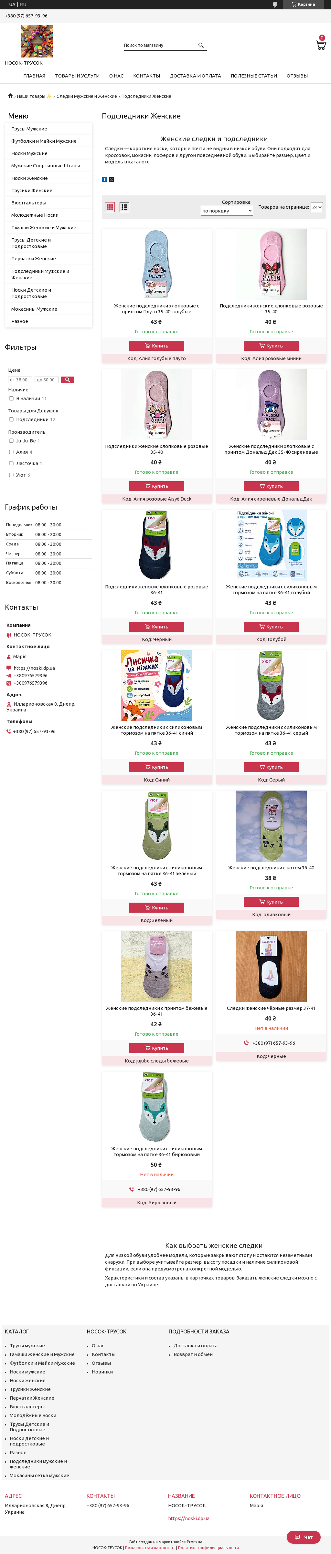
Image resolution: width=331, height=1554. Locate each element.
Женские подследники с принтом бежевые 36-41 (157, 1011)
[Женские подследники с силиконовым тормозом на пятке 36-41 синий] (157, 685)
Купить (160, 345)
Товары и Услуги (77, 75)
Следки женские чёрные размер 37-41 (271, 1008)
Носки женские (28, 1380)
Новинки (102, 1371)
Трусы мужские (27, 1345)
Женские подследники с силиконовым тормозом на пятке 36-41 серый (271, 730)
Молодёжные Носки (35, 215)
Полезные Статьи (254, 75)
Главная (34, 75)
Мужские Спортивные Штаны (45, 165)
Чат (308, 1537)
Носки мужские (27, 1371)
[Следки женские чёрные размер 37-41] (271, 966)
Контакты (146, 75)
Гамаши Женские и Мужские (43, 227)
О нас (116, 75)
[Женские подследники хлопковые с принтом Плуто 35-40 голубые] (157, 264)
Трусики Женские (31, 190)
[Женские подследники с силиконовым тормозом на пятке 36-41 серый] (271, 685)
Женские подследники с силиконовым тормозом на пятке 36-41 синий (156, 730)
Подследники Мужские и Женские (40, 274)
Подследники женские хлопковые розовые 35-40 (271, 308)
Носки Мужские (29, 153)
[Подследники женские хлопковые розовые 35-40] (271, 264)
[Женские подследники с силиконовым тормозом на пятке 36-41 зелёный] (157, 826)
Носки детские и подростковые (29, 1440)
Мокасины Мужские (34, 309)
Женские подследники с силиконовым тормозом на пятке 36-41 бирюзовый (156, 1151)
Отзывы (297, 75)
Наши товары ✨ (34, 96)
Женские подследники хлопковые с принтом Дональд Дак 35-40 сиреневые (271, 449)
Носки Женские (29, 178)
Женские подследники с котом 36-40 (271, 867)
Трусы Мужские (29, 128)
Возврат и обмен (193, 1354)
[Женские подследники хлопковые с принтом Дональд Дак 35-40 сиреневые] (271, 404)
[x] (111, 180)
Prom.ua (194, 1542)
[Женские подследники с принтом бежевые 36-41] (157, 966)
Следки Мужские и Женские (87, 96)
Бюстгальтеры (28, 202)
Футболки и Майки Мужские (44, 141)
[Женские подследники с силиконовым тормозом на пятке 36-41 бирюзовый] (157, 1107)
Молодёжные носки (33, 1415)
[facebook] (104, 180)
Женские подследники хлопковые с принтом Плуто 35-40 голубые (156, 308)
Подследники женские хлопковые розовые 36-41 (156, 589)
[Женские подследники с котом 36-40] (271, 826)
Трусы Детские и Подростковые (31, 243)
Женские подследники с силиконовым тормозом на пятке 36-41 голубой (271, 589)
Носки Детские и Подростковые (31, 293)
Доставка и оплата (195, 75)
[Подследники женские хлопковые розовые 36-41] (157, 545)
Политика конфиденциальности (208, 1548)
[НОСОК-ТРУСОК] (37, 40)
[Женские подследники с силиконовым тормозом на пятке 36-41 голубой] (271, 545)
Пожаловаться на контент (150, 1548)
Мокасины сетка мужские (39, 1475)
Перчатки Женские (33, 258)
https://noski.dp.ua (34, 668)
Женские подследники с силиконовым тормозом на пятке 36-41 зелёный (156, 870)
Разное (19, 321)
